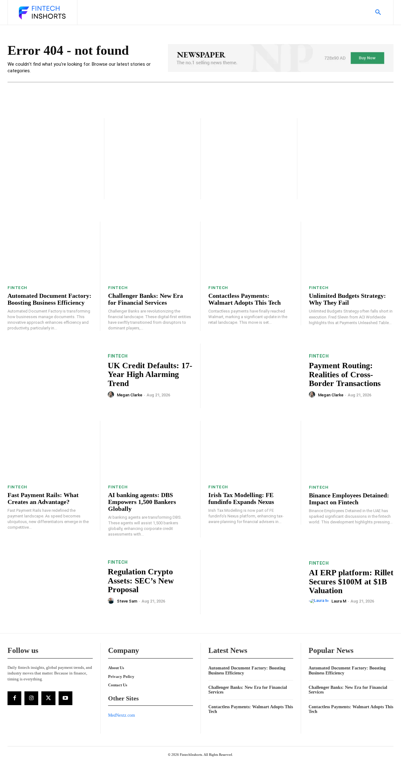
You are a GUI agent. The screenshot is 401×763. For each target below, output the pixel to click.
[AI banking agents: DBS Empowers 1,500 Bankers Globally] (150, 450)
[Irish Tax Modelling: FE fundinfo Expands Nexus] (250, 450)
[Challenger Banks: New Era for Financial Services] (150, 251)
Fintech (17, 288)
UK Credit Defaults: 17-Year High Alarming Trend (150, 374)
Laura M (338, 601)
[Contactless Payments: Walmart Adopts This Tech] (250, 251)
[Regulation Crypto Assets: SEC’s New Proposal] (54, 582)
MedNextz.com (121, 715)
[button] (378, 12)
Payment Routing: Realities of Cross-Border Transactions (345, 374)
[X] (48, 698)
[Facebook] (14, 698)
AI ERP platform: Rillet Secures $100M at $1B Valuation (351, 581)
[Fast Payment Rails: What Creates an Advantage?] (50, 450)
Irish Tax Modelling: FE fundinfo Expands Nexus (241, 498)
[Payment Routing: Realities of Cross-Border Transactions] (254, 375)
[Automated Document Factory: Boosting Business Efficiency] (50, 251)
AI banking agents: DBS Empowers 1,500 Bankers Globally (142, 501)
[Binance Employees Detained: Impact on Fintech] (351, 450)
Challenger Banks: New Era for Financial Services (145, 299)
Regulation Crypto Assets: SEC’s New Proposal (141, 580)
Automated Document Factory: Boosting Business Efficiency (49, 299)
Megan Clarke (129, 395)
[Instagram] (31, 698)
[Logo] (41, 13)
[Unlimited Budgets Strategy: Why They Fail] (351, 251)
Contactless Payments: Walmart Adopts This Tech (244, 299)
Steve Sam (127, 601)
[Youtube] (65, 698)
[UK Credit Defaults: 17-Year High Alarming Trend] (54, 375)
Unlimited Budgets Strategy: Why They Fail (347, 299)
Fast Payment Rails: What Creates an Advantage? (43, 498)
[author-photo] (112, 394)
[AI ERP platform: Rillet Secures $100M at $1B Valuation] (254, 582)
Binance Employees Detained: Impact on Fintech (349, 499)
